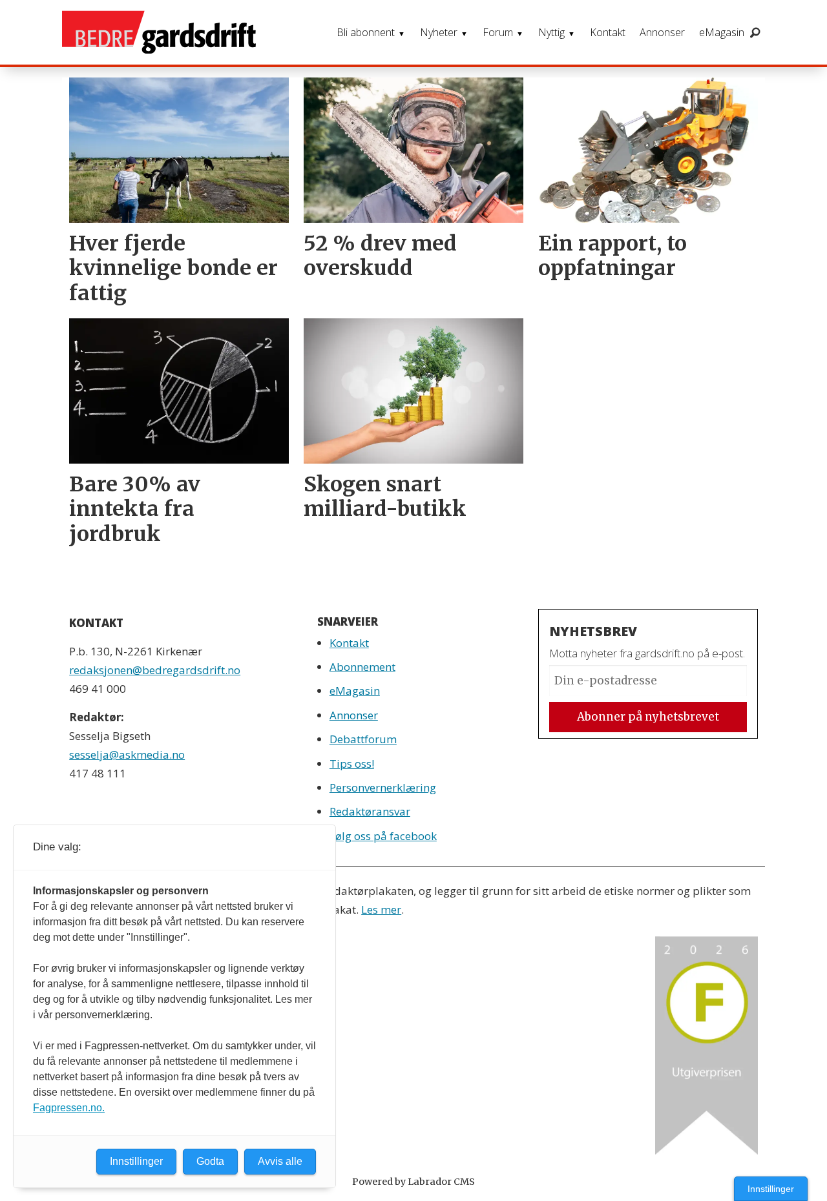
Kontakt (607, 32)
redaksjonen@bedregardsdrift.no (154, 669)
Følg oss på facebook (383, 835)
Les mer (381, 909)
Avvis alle (280, 1161)
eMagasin (721, 32)
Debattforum (363, 739)
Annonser (662, 32)
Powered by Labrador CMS (413, 1181)
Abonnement (362, 666)
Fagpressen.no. (69, 1107)
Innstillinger (771, 1189)
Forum (498, 32)
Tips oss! (352, 763)
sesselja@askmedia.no (127, 754)
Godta (210, 1161)
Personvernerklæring (383, 787)
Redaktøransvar (370, 811)
